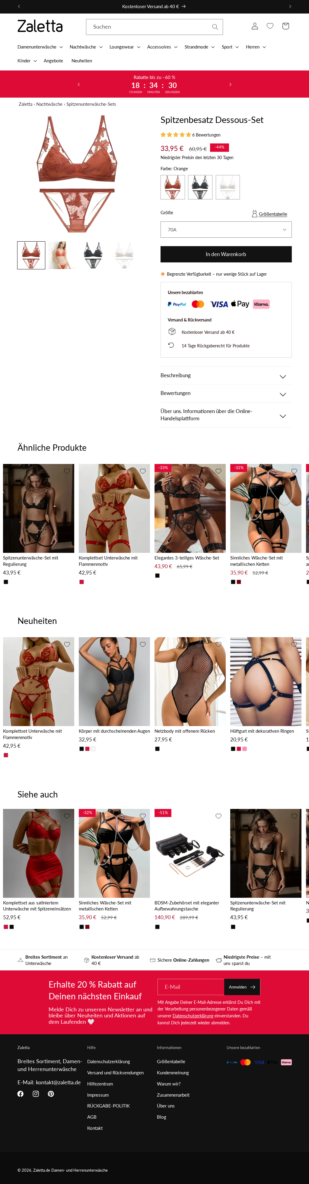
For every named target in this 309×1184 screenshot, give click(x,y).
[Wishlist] (270, 26)
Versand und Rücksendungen (115, 1072)
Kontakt (95, 1128)
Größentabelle (273, 214)
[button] (39, 47)
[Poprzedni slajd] (78, 84)
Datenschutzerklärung (193, 1015)
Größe (167, 212)
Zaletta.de (41, 1170)
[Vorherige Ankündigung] (18, 6)
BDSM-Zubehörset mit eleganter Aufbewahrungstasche (186, 906)
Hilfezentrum (100, 1083)
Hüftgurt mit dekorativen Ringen (262, 731)
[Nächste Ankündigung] (290, 6)
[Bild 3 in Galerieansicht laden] (93, 255)
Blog (161, 1117)
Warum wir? (169, 1083)
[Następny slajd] (230, 84)
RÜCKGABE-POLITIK (108, 1105)
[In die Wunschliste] (67, 471)
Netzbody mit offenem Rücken (184, 731)
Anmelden (238, 987)
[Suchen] (215, 27)
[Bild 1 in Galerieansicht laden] (31, 255)
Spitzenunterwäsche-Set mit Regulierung (30, 561)
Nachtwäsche (49, 104)
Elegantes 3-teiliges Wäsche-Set (186, 557)
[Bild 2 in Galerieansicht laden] (62, 255)
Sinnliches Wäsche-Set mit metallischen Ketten (256, 561)
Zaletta (25, 104)
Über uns (166, 1105)
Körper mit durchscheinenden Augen (114, 731)
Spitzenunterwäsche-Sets (91, 104)
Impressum (98, 1095)
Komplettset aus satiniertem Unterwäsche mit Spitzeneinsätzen (37, 906)
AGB (92, 1117)
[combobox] (154, 27)
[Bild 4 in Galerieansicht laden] (125, 255)
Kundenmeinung (173, 1072)
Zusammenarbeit (173, 1095)
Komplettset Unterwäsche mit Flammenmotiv (108, 561)
